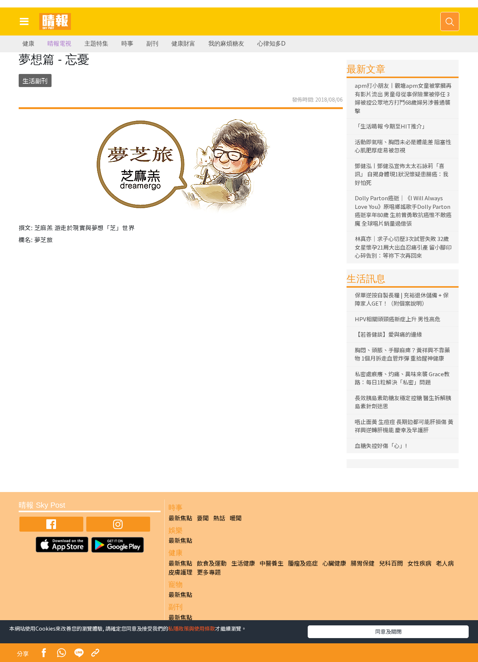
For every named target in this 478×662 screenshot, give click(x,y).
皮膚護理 (180, 571)
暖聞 (236, 517)
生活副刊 (35, 80)
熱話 (219, 517)
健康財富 (183, 43)
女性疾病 (419, 563)
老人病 (445, 563)
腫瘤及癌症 (303, 563)
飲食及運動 (212, 563)
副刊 (152, 43)
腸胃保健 (363, 563)
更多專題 (209, 571)
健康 (28, 43)
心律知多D (271, 43)
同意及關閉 (388, 631)
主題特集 (96, 43)
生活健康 (243, 563)
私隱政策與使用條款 (191, 628)
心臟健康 (334, 563)
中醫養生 (271, 563)
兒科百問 (391, 563)
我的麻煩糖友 (226, 43)
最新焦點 (180, 517)
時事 (127, 43)
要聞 (203, 517)
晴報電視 (59, 43)
